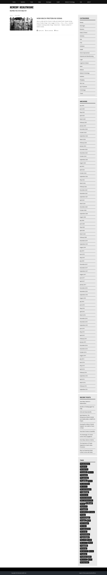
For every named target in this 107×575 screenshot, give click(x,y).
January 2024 (83, 146)
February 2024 (83, 142)
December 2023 (83, 149)
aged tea (84, 466)
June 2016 (82, 305)
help (83, 515)
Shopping (82, 80)
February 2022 (83, 186)
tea (91, 543)
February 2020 (83, 237)
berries (91, 472)
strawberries (84, 542)
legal (83, 520)
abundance (85, 464)
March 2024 (83, 139)
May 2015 (82, 332)
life (89, 520)
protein (85, 537)
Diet (81, 2)
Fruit (81, 42)
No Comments (50, 30)
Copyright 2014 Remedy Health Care (18, 573)
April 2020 (82, 230)
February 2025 (83, 122)
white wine (84, 559)
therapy (84, 548)
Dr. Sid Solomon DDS (87, 500)
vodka (92, 551)
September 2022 (84, 176)
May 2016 (82, 308)
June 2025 (82, 109)
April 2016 (82, 311)
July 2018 (82, 261)
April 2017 (82, 281)
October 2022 (83, 173)
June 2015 (82, 328)
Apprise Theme (82, 573)
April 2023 (82, 169)
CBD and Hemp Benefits (85, 412)
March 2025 (83, 119)
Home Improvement (85, 53)
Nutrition (23, 2)
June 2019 (82, 254)
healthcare (84, 512)
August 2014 (83, 355)
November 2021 (84, 193)
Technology (82, 90)
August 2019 (83, 247)
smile (90, 540)
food (83, 503)
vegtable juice (84, 551)
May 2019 (82, 257)
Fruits (31, 2)
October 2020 (83, 210)
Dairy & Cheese (83, 32)
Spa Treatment (83, 86)
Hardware (82, 46)
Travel (81, 93)
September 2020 (84, 213)
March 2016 (83, 315)
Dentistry (82, 36)
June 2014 (82, 362)
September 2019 (84, 244)
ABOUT (89, 2)
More (57, 30)
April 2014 (82, 369)
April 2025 (82, 115)
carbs (84, 481)
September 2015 (84, 325)
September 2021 (84, 196)
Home (14, 2)
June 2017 (82, 278)
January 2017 (83, 284)
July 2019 (82, 251)
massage (84, 531)
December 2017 (83, 264)
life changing (85, 523)
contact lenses (85, 483)
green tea (84, 506)
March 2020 (83, 234)
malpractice (86, 529)
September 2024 (84, 136)
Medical (82, 69)
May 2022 (82, 180)
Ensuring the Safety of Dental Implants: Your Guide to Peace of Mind (87, 426)
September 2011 (84, 389)
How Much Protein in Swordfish (87, 431)
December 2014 (83, 345)
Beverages (48, 2)
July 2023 (82, 166)
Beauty (81, 22)
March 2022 (83, 183)
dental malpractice (86, 497)
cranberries (84, 486)
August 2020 (83, 217)
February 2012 (83, 386)
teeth (84, 546)
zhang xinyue (85, 562)
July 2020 (82, 220)
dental (85, 492)
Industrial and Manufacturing (86, 56)
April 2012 (82, 379)
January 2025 (83, 126)
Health (58, 2)
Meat (39, 2)
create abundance (86, 489)
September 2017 (84, 271)
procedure (85, 534)
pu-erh (83, 540)
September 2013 (84, 376)
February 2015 (83, 338)
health (84, 509)
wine (90, 559)
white (84, 554)
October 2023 (83, 156)
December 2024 (83, 129)
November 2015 (84, 321)
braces (84, 475)
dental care (84, 495)
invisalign (85, 517)
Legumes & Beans (84, 63)
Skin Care (82, 83)
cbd (91, 481)
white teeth (86, 557)
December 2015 (83, 318)
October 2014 (83, 352)
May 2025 (82, 112)
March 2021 (83, 203)
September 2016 (84, 294)
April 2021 (82, 200)
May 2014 (82, 365)
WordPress (93, 573)
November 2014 (84, 348)
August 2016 (83, 298)
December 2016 (83, 288)
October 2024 (83, 132)
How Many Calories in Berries (87, 440)
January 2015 (83, 342)
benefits (84, 472)
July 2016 (82, 301)
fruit (90, 503)
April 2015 (82, 335)
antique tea (84, 469)
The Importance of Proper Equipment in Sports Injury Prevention (86, 445)
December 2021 (83, 190)
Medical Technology (70, 2)
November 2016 (84, 291)
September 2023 (84, 159)
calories (85, 478)
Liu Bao (84, 526)
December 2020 (83, 207)
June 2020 (82, 224)
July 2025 (82, 105)
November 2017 (84, 267)
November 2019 (84, 240)
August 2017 (83, 274)
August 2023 (83, 163)
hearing (92, 512)
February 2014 (83, 372)
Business (82, 29)
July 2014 (82, 359)
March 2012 (83, 382)
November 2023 (84, 153)
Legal (81, 59)
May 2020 (82, 227)
